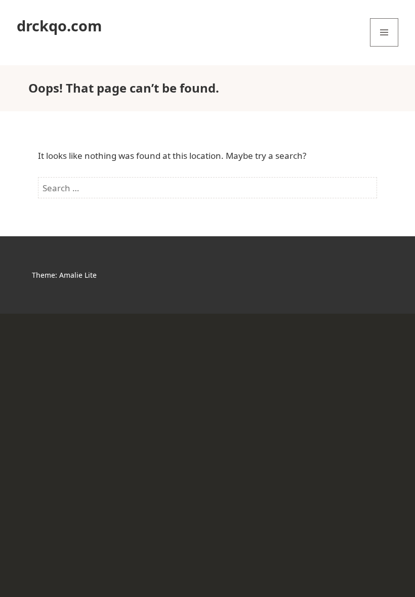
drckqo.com (59, 25)
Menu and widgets (384, 46)
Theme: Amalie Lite (64, 275)
